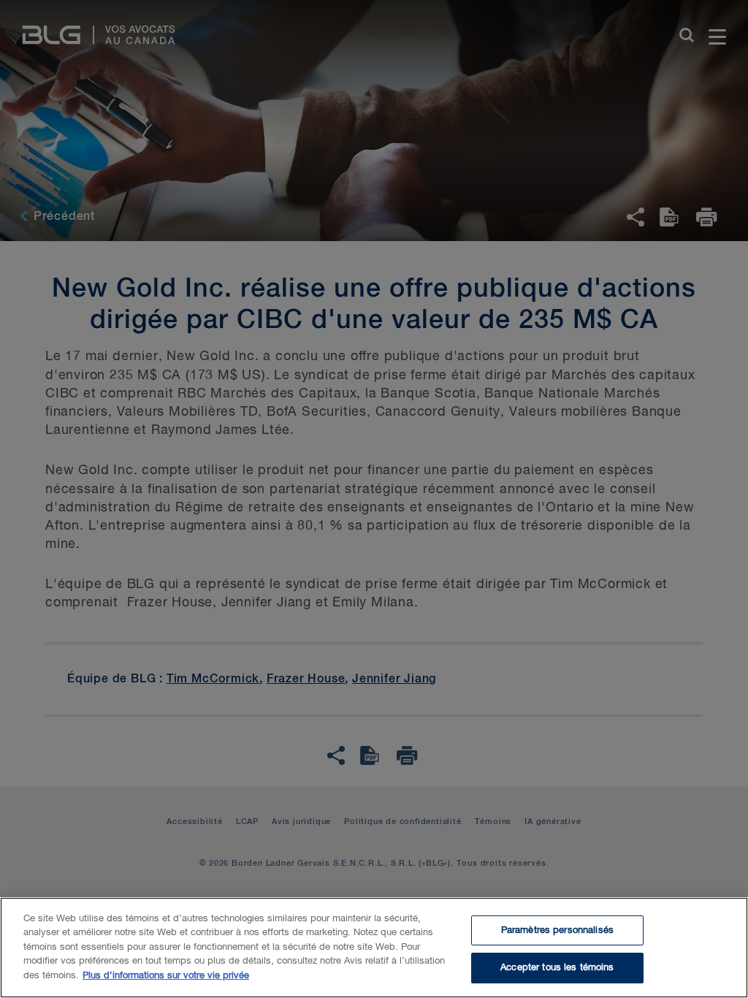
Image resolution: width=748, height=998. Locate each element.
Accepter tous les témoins (557, 967)
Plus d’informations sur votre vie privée (166, 975)
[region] (374, 947)
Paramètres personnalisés (557, 930)
